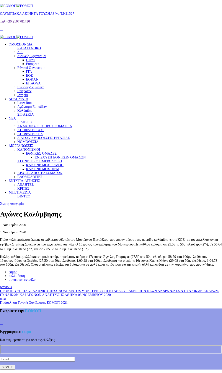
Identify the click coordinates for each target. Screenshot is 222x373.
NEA (12, 118)
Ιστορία (22, 95)
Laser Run (24, 103)
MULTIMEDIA (20, 192)
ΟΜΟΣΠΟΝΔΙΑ (21, 44)
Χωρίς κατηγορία (12, 203)
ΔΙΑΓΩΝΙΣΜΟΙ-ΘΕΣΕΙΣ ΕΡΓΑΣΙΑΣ (43, 138)
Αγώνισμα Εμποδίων (32, 106)
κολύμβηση (17, 276)
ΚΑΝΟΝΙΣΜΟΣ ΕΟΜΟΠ (45, 165)
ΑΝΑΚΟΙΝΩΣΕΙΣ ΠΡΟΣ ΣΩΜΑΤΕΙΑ (44, 126)
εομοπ (13, 272)
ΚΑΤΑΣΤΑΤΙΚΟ (29, 48)
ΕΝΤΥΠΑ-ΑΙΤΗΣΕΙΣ (24, 180)
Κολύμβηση (25, 110)
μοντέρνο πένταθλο (22, 279)
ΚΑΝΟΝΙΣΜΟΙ (28, 149)
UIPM (30, 60)
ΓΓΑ (29, 71)
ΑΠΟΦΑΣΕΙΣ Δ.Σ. (30, 130)
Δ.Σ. (20, 52)
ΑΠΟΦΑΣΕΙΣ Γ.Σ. (30, 134)
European (32, 64)
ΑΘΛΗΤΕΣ (25, 184)
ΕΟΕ (29, 75)
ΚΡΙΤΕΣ (23, 188)
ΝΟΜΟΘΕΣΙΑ (28, 142)
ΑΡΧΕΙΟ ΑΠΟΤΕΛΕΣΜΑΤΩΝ (39, 173)
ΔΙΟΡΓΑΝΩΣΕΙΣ (21, 145)
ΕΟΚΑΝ (32, 79)
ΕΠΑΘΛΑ (33, 83)
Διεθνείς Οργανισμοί (31, 56)
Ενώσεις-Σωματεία (30, 87)
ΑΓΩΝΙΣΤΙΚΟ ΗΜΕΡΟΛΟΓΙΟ (39, 161)
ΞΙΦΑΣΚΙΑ (25, 114)
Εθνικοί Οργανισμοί (31, 67)
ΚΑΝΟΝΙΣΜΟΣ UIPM (42, 169)
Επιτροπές (24, 91)
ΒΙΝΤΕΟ (23, 196)
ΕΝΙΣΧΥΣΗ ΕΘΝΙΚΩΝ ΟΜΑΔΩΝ (60, 157)
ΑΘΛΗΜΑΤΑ (18, 99)
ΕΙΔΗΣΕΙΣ (25, 122)
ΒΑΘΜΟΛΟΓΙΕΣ (29, 177)
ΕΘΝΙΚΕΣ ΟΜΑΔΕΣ (41, 153)
